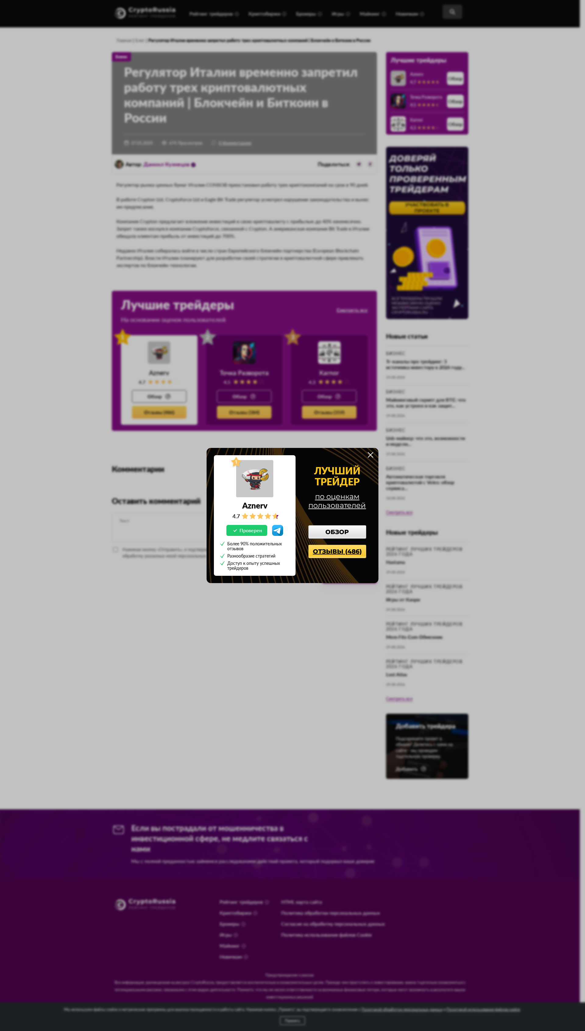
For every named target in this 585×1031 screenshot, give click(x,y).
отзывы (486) (337, 551)
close (370, 455)
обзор (337, 532)
